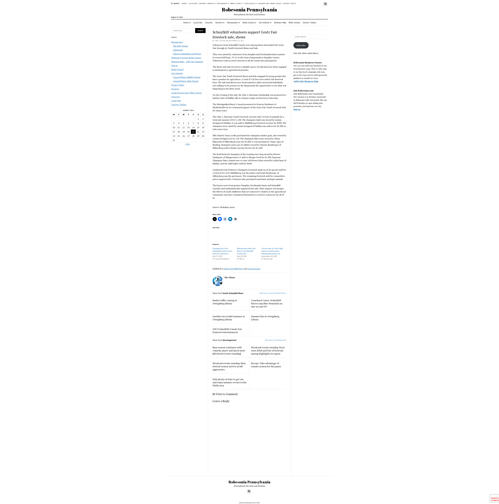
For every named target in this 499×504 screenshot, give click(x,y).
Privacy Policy (177, 85)
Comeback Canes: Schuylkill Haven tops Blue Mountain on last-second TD (266, 303)
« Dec (187, 144)
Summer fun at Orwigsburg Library (265, 318)
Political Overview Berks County (186, 57)
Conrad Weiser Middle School (186, 77)
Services (210, 3)
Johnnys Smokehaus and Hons (187, 53)
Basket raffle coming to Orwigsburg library (225, 302)
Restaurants (222, 3)
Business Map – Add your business (187, 61)
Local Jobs (193, 3)
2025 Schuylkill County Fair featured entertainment (227, 330)
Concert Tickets (289, 3)
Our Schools (250, 3)
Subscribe (301, 45)
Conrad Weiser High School (185, 81)
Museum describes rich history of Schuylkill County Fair (246, 251)
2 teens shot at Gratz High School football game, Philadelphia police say (272, 251)
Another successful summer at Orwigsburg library (229, 318)
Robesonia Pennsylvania (249, 9)
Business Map (263, 3)
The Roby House (180, 46)
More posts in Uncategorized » (275, 340)
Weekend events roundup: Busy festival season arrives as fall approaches (229, 366)
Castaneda (178, 49)
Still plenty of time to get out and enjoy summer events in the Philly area (230, 382)
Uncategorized (254, 268)
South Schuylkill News (233, 268)
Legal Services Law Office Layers (186, 92)
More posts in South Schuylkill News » (273, 293)
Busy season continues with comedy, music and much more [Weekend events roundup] (229, 350)
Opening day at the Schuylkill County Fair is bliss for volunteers (222, 251)
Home (184, 3)
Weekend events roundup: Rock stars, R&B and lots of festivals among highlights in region (268, 350)
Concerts (202, 3)
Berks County (236, 3)
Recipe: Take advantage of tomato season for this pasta (266, 365)
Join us (174, 65)
